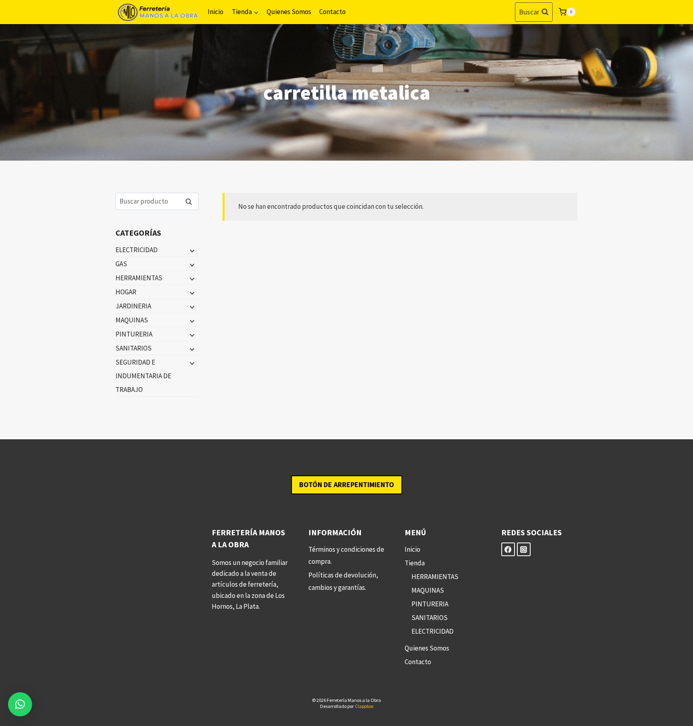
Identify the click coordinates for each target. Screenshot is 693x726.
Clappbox (364, 706)
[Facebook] (508, 549)
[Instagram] (524, 549)
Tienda (415, 563)
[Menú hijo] (191, 250)
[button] (20, 704)
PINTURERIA (134, 334)
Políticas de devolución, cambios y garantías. (343, 581)
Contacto (332, 11)
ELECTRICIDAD (137, 249)
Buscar (191, 201)
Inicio (215, 11)
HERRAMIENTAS (139, 277)
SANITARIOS (134, 348)
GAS (121, 263)
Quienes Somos (289, 11)
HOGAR (126, 292)
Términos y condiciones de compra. (346, 555)
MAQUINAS (132, 320)
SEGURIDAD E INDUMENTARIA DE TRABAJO (143, 376)
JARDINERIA (133, 306)
